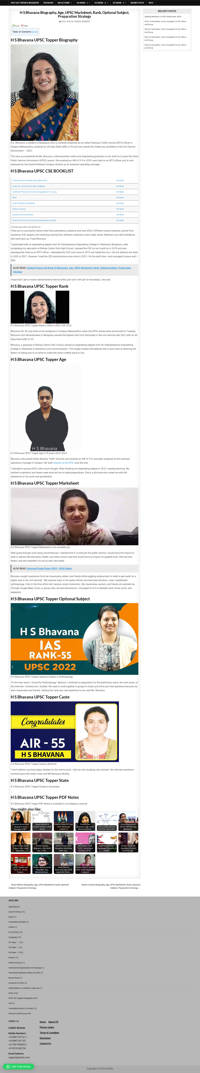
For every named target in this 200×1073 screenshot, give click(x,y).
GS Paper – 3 (118, 3)
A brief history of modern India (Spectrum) (29, 180)
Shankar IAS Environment (22, 215)
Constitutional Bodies (17, 922)
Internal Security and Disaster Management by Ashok (34, 220)
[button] (18, 1066)
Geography (12, 937)
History (11, 957)
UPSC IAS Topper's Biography (78, 21)
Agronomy (12, 907)
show (34, 32)
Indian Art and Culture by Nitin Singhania (28, 186)
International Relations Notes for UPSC (24, 973)
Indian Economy (18, 209)
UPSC (151, 3)
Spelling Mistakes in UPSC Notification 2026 (163, 16)
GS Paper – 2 (100, 3)
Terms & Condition (49, 1032)
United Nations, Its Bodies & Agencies (24, 988)
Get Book (120, 180)
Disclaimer (45, 1038)
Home (43, 1022)
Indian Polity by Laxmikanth (23, 203)
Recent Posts (137, 3)
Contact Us (45, 1043)
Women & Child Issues (17, 1013)
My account (64, 3)
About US (53, 1022)
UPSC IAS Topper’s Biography (25, 3)
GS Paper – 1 (82, 3)
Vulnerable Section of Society (20, 1008)
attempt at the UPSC (63, 462)
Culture (11, 927)
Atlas (14, 197)
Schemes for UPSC (16, 983)
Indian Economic (15, 963)
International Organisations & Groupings (24, 968)
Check (11, 917)
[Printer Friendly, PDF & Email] (20, 26)
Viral (10, 1003)
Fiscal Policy (13, 932)
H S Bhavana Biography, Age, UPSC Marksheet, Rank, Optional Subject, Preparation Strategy (74, 14)
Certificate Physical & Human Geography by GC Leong (34, 192)
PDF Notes (48, 3)
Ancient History (14, 912)
